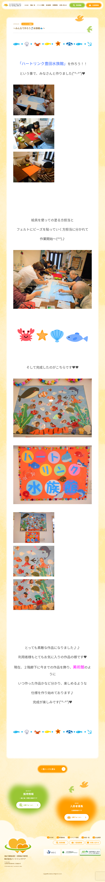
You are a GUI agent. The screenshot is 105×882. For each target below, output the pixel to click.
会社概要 (48, 5)
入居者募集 (95, 5)
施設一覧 (32, 5)
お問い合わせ (63, 5)
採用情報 (78, 5)
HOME (26, 5)
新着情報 (55, 5)
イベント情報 (40, 5)
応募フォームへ (28, 805)
